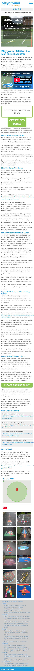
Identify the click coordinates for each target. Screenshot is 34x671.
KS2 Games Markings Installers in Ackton (15, 647)
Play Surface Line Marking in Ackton (12, 601)
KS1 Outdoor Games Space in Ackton (14, 645)
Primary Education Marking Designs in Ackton (17, 616)
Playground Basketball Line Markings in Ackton (17, 612)
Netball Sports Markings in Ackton (13, 607)
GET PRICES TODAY (17, 122)
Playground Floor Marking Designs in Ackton (16, 660)
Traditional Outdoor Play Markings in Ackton (16, 636)
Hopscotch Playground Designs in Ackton (15, 631)
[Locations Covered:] (2, 2)
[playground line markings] (12, 4)
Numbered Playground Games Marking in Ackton (16, 639)
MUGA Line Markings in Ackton (12, 611)
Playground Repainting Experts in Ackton (15, 665)
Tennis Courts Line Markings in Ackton (15, 605)
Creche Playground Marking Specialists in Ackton (16, 626)
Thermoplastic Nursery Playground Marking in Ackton (17, 619)
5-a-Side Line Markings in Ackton (13, 609)
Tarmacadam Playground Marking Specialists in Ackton (17, 657)
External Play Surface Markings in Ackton (15, 654)
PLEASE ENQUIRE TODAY (17, 385)
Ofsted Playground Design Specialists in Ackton (17, 649)
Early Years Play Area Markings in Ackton (15, 623)
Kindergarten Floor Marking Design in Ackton (16, 621)
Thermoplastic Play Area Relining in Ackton (16, 663)
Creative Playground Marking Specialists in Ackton (16, 633)
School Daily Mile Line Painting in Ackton (15, 651)
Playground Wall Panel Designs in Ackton (15, 641)
